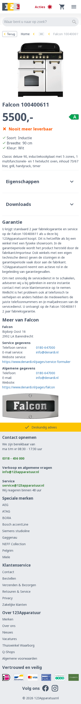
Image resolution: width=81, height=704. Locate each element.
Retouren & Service (16, 591)
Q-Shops (8, 652)
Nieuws (7, 632)
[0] (62, 7)
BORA (6, 518)
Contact (8, 572)
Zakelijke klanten (14, 604)
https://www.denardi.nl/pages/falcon (28, 387)
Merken (7, 619)
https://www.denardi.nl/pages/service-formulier (36, 362)
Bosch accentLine (15, 524)
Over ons (9, 626)
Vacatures (9, 639)
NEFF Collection (14, 544)
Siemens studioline (16, 531)
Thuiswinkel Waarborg (18, 645)
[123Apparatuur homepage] (11, 7)
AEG (5, 505)
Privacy (7, 598)
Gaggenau (9, 537)
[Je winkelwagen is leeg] (62, 7)
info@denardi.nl (47, 352)
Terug (11, 34)
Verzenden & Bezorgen (19, 585)
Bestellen (9, 578)
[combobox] (40, 21)
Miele (6, 557)
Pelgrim (7, 550)
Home (25, 34)
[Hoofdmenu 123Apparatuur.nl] (74, 7)
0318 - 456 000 (13, 458)
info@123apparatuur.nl (20, 472)
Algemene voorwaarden (19, 658)
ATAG (6, 511)
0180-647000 (45, 347)
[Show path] (41, 34)
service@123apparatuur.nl (23, 485)
